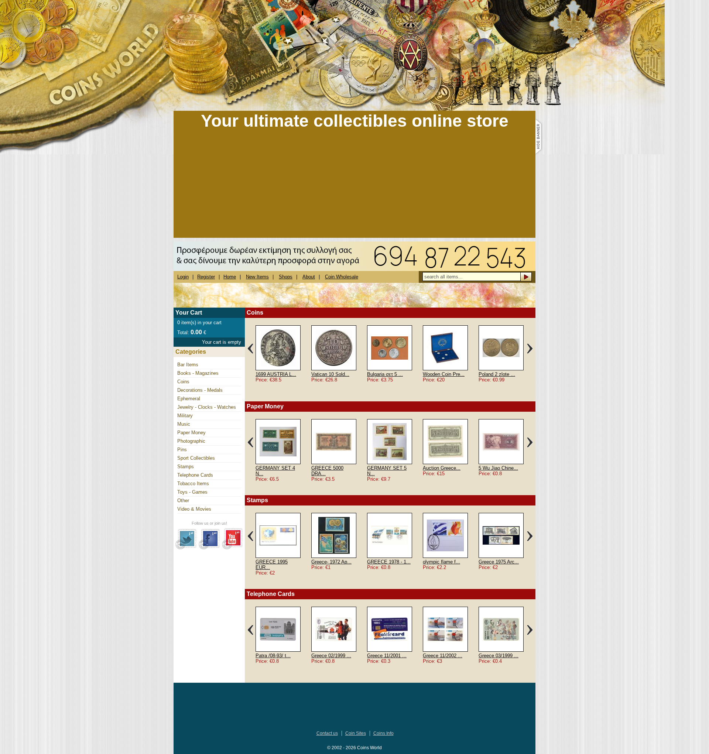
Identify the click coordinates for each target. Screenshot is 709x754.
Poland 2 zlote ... (497, 374)
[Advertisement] (354, 186)
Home (229, 277)
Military (185, 415)
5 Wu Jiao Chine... (498, 468)
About (308, 277)
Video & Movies (194, 509)
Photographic (191, 441)
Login (183, 277)
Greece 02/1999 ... (331, 655)
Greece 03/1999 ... (498, 655)
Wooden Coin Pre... (444, 374)
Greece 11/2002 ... (442, 655)
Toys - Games (192, 492)
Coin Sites (355, 733)
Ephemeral (188, 398)
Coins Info (383, 733)
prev (250, 348)
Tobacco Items (193, 483)
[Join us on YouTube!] (232, 548)
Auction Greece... (441, 468)
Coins (183, 381)
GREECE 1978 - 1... (389, 562)
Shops (285, 277)
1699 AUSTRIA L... (276, 374)
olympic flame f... (441, 562)
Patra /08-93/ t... (273, 655)
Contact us (327, 733)
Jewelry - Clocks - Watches (206, 407)
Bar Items (187, 364)
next (529, 348)
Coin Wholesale (341, 277)
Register (206, 277)
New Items (257, 277)
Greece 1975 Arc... (499, 562)
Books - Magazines (198, 373)
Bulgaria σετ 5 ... (385, 374)
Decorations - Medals (200, 390)
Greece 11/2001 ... (387, 655)
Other (183, 500)
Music (183, 424)
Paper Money (191, 432)
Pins (182, 449)
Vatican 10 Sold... (330, 374)
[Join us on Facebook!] (209, 548)
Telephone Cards (195, 475)
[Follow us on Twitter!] (186, 548)
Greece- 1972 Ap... (331, 562)
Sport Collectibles (196, 458)
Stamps (185, 466)
